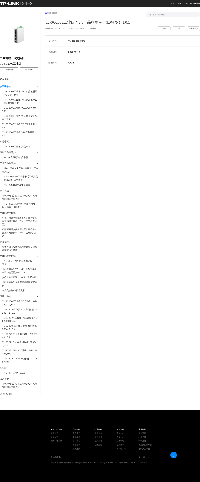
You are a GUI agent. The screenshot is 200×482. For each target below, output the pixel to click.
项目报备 (98, 437)
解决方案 (120, 441)
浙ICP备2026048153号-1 (125, 463)
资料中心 (120, 433)
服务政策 (76, 449)
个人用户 (76, 433)
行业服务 (98, 429)
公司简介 (54, 433)
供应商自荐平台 (145, 445)
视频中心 (120, 437)
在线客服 (57, 457)
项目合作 (98, 433)
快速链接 (142, 429)
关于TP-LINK (56, 429)
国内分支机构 (56, 441)
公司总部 (54, 437)
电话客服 (76, 437)
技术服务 (98, 445)
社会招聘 (142, 437)
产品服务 (76, 429)
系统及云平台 (144, 449)
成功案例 (120, 445)
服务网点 (76, 441)
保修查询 (76, 445)
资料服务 (98, 441)
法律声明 (143, 463)
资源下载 (120, 429)
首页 (47, 13)
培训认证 (142, 433)
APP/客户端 (121, 449)
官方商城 (142, 441)
